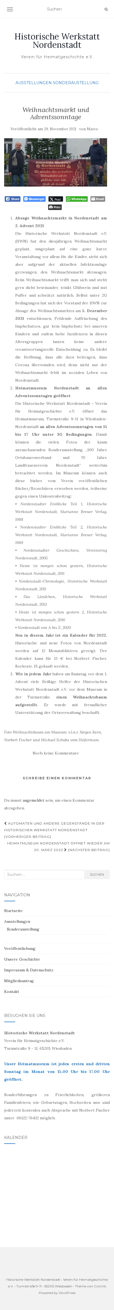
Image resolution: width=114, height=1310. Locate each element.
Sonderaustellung (76, 82)
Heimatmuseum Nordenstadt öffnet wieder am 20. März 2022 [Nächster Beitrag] (58, 846)
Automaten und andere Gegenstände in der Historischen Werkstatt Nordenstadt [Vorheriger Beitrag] (54, 830)
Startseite (13, 910)
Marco (92, 129)
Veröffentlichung (19, 948)
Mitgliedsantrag (19, 980)
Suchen (97, 874)
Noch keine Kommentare (56, 753)
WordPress (67, 1293)
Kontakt (11, 991)
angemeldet (33, 800)
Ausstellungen (33, 82)
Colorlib (100, 1286)
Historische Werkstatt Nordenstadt (57, 40)
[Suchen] (106, 9)
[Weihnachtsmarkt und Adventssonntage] (55, 162)
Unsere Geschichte (22, 959)
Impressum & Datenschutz (28, 970)
